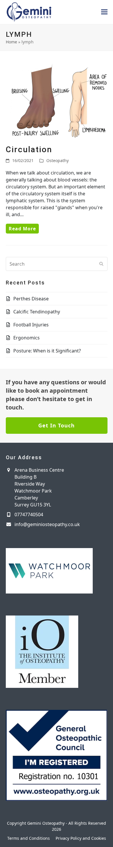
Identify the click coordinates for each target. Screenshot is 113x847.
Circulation (29, 149)
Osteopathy (57, 160)
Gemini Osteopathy (46, 823)
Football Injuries (31, 324)
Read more (22, 228)
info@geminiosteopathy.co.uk (47, 524)
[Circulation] (56, 100)
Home (11, 42)
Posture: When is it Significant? (47, 351)
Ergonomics (26, 338)
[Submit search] (101, 264)
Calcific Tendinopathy (36, 311)
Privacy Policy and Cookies (81, 838)
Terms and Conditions (28, 838)
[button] (104, 12)
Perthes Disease (31, 298)
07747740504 (28, 514)
